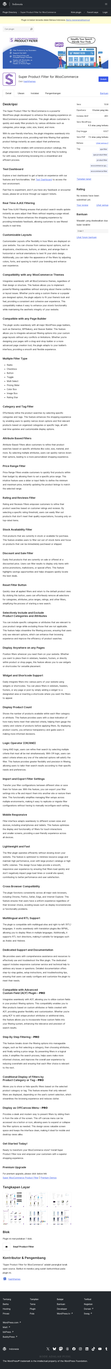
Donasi (89, 1308)
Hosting (6, 1308)
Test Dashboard (44, 179)
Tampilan (34, 1299)
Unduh (103, 79)
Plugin (33, 1308)
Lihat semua (102, 205)
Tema (32, 1304)
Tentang (7, 1299)
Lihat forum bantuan (87, 237)
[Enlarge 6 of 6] (67, 1213)
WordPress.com (12, 1322)
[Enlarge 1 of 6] (20, 1195)
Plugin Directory (10, 12)
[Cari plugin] (31, 29)
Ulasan (21, 93)
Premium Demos (48, 1177)
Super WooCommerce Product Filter (20, 1177)
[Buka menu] (106, 4)
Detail (8, 93)
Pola (32, 1313)
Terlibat (87, 1299)
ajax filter (103, 149)
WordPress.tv (65, 1313)
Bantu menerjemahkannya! (78, 20)
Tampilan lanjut (84, 179)
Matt (6, 1327)
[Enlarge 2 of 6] (44, 1195)
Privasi (6, 1313)
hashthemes (30, 81)
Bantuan (104, 93)
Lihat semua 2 (102, 143)
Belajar (60, 1299)
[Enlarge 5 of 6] (44, 1213)
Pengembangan (53, 93)
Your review (82, 205)
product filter (102, 160)
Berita (6, 1304)
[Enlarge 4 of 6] (20, 1213)
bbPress (8, 1332)
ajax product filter (100, 155)
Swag (88, 1313)
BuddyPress (10, 1336)
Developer (62, 1308)
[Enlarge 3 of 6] (67, 1195)
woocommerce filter (99, 171)
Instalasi (35, 93)
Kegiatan (88, 1304)
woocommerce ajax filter (99, 166)
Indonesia (14, 1349)
